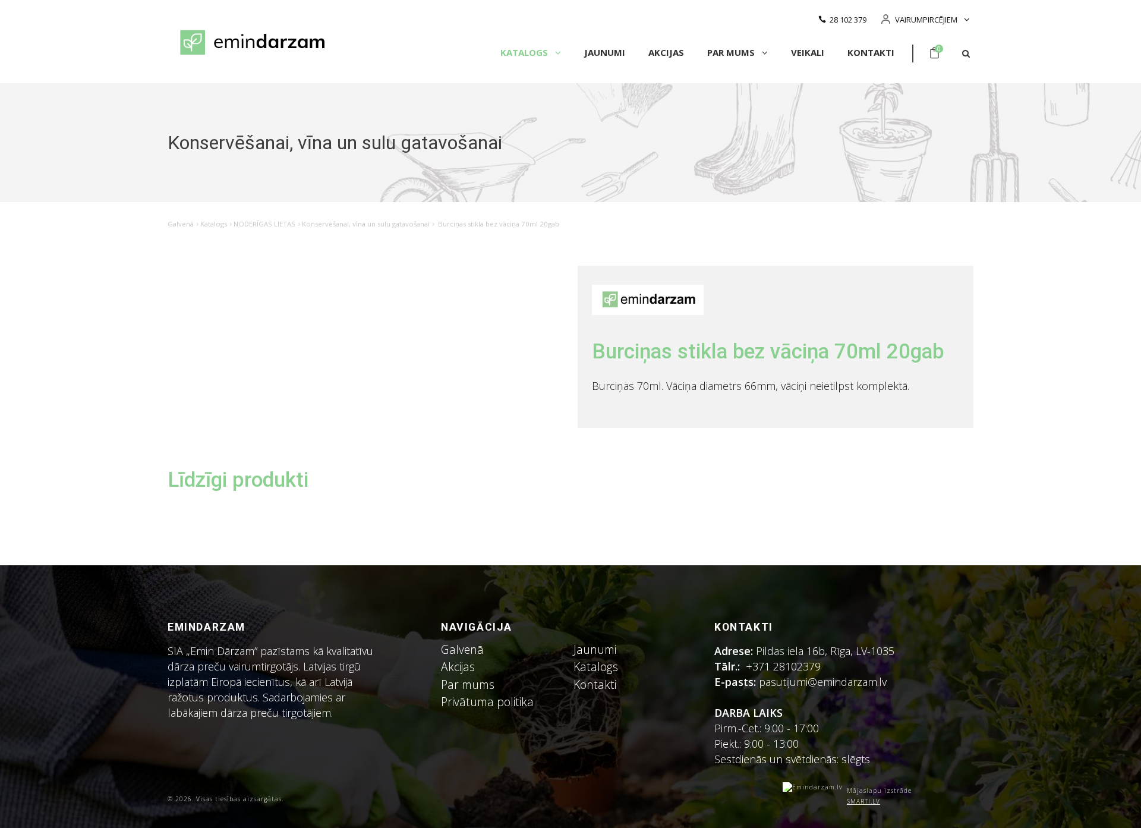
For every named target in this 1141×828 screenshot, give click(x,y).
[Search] (966, 54)
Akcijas (666, 52)
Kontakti (870, 52)
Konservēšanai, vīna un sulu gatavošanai (366, 223)
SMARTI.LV (863, 801)
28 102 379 (848, 19)
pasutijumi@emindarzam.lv (826, 682)
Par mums (732, 52)
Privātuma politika (487, 702)
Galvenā (181, 223)
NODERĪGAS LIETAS (264, 223)
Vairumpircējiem (926, 19)
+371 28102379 (783, 666)
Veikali (807, 52)
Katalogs (525, 52)
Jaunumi (604, 52)
